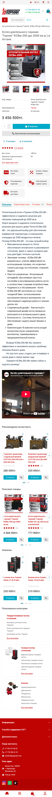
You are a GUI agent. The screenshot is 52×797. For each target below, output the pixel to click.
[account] (48, 2)
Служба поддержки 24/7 (14, 729)
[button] (24, 482)
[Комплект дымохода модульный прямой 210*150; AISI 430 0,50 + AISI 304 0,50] (13, 441)
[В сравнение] (23, 439)
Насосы (24, 683)
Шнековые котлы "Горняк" (17, 634)
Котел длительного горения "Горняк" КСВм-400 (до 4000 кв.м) (12, 520)
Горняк (33, 108)
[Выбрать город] (30, 2)
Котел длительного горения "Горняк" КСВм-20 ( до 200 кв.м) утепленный (38, 520)
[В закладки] (23, 434)
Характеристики (22, 204)
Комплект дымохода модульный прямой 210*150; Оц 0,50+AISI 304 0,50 (37, 458)
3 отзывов (18, 148)
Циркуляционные (28, 687)
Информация (8, 722)
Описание (6, 204)
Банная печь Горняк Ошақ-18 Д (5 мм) (37, 578)
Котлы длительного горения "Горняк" (18, 629)
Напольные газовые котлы (32, 660)
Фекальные (26, 697)
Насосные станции (29, 703)
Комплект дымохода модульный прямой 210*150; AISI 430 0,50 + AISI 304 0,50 (13, 458)
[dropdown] (3, 2)
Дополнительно (9, 737)
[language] (43, 2)
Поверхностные (27, 700)
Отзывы (37, 204)
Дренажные (26, 690)
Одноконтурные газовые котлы (31, 668)
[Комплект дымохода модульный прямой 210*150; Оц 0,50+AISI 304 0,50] (38, 441)
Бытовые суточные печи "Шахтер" (17, 623)
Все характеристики (10, 163)
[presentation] (3, 455)
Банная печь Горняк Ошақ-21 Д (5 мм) (12, 578)
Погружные (25, 694)
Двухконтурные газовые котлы (31, 656)
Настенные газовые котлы (32, 664)
